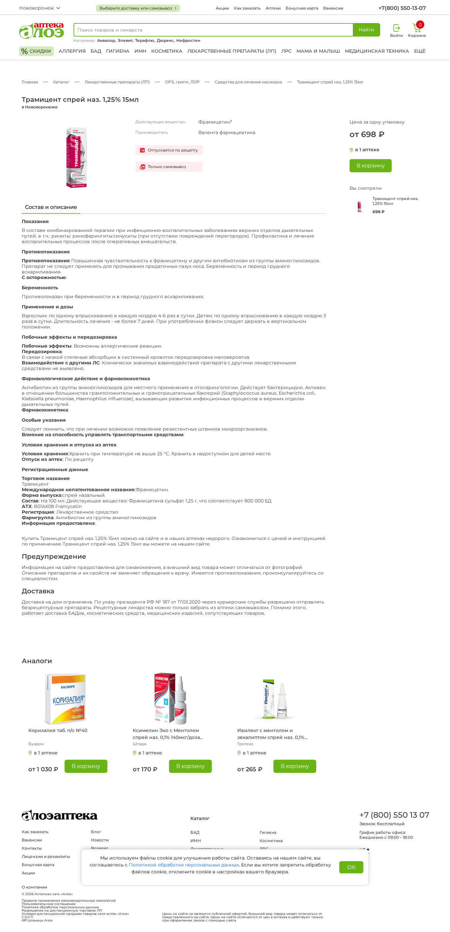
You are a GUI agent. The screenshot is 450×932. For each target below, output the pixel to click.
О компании (34, 887)
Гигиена (117, 51)
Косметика (167, 51)
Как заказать (247, 8)
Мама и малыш (318, 51)
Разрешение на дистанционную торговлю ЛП (62, 910)
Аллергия (72, 51)
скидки (36, 51)
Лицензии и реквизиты (46, 856)
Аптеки (273, 8)
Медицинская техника (377, 51)
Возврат (99, 848)
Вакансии (333, 8)
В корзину (86, 766)
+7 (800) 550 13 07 (394, 815)
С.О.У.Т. (28, 917)
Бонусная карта (302, 8)
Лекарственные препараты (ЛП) (231, 51)
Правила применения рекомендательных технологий (69, 900)
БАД (96, 51)
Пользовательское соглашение (48, 904)
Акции (222, 8)
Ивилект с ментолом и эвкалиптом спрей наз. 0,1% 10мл (270, 734)
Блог (96, 831)
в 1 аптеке (367, 150)
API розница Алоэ (37, 920)
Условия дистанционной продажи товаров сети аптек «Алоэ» (75, 914)
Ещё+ (421, 51)
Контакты (32, 848)
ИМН (140, 51)
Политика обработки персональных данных (60, 907)
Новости (100, 839)
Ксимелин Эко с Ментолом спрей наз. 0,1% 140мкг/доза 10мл (166, 734)
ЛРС (286, 51)
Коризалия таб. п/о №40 (57, 730)
